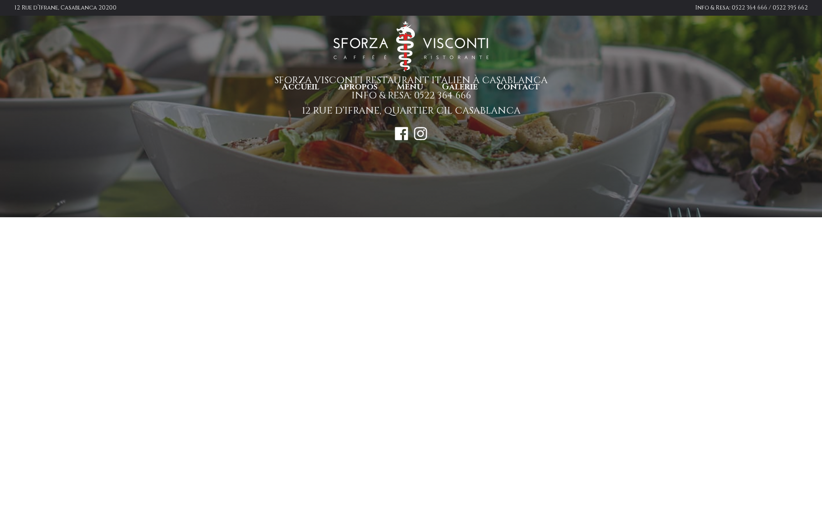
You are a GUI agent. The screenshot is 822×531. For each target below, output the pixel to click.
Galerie (460, 87)
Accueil (300, 87)
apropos (358, 87)
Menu (410, 87)
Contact (518, 87)
